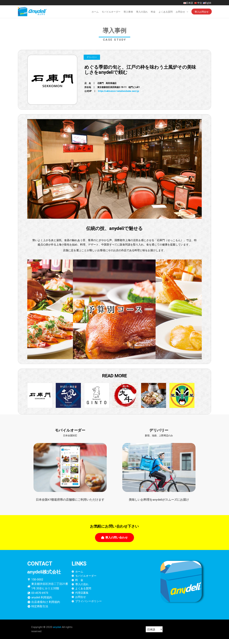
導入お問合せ (202, 11)
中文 (200, 2)
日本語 (190, 2)
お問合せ (180, 11)
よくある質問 (166, 11)
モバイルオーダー (111, 11)
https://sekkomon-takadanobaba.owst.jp (118, 91)
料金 (153, 11)
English (208, 2)
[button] (92, 57)
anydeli (57, 627)
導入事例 (128, 11)
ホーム (95, 11)
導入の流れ (142, 11)
